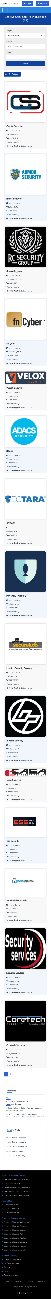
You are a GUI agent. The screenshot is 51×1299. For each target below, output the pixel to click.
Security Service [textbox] (13, 35)
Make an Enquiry (13, 142)
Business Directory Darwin (15, 1250)
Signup (7, 1267)
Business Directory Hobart (15, 1246)
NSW (7, 1102)
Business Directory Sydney (15, 1230)
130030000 (12, 400)
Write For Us (41, 1281)
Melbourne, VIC (13, 604)
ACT (19, 1102)
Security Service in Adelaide (16, 1137)
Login (6, 1271)
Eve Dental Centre (12, 1209)
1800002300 (13, 463)
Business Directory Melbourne (16, 1222)
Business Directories (12, 1259)
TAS (25, 1102)
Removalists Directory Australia (17, 1187)
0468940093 (13, 283)
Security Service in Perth (14, 1151)
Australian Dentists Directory (16, 1179)
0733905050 (13, 138)
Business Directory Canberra (15, 1242)
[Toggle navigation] (5, 10)
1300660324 (13, 985)
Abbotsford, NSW (14, 352)
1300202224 (13, 853)
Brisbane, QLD (13, 134)
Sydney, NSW (13, 207)
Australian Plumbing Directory (16, 1191)
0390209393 (13, 753)
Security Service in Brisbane (16, 1142)
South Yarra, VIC (14, 459)
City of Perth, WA (14, 1054)
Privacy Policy (18, 1281)
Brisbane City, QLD (15, 279)
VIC (11, 1102)
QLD (13, 1102)
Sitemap (30, 1281)
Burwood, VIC (13, 849)
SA (17, 1102)
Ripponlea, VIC (13, 909)
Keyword (9, 52)
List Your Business (11, 1263)
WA (22, 1102)
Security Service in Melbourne (16, 1147)
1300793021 (13, 211)
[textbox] (25, 46)
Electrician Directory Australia (16, 1195)
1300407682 (13, 608)
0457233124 (13, 1057)
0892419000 (13, 792)
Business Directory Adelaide (15, 1238)
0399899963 (13, 912)
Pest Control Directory (13, 1183)
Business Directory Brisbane (15, 1226)
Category (9, 31)
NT (28, 1102)
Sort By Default (11, 74)
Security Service (14, 131)
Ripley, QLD (12, 676)
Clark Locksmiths (11, 1205)
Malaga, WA (12, 788)
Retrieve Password (12, 1275)
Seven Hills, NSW (14, 396)
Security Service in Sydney (15, 1156)
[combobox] (25, 35)
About (8, 1281)
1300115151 (13, 680)
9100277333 (13, 356)
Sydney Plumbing (11, 1213)
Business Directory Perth (14, 1234)
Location (9, 41)
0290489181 (13, 535)
